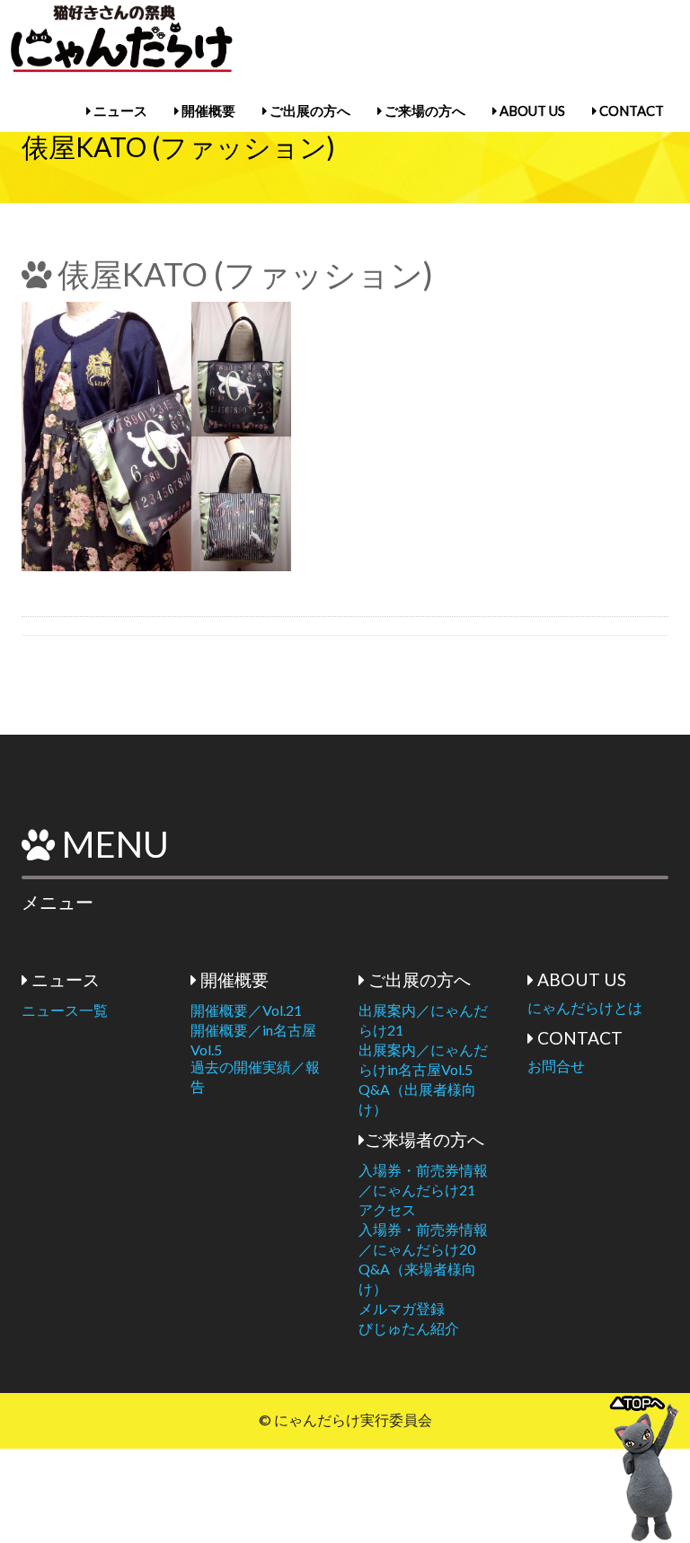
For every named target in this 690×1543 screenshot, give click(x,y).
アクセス (387, 1209)
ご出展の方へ (308, 110)
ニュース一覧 (65, 1009)
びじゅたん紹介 (408, 1327)
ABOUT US (531, 110)
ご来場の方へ (423, 110)
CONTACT (630, 110)
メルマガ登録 (401, 1308)
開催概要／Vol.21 (246, 1009)
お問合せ (556, 1065)
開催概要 (207, 110)
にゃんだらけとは (584, 1007)
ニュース (119, 110)
